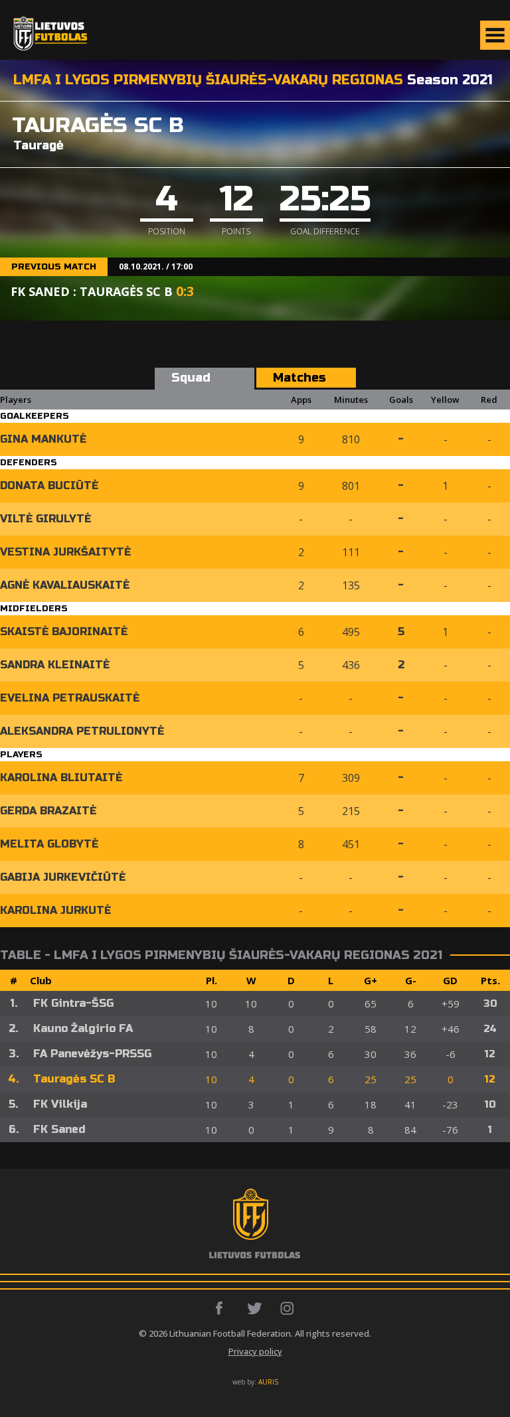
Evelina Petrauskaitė (69, 698)
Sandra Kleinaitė (55, 664)
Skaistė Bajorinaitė (64, 631)
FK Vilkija (60, 1104)
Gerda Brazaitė (48, 810)
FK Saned (59, 1129)
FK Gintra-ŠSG (73, 1003)
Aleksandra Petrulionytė (82, 731)
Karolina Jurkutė (55, 910)
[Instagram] (288, 1308)
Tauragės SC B (74, 1079)
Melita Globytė (49, 844)
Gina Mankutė (43, 439)
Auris (268, 1381)
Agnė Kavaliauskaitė (64, 585)
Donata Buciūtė (49, 485)
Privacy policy (255, 1351)
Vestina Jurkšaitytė (65, 552)
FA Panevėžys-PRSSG (92, 1053)
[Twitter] (255, 1308)
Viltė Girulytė (45, 518)
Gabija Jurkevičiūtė (63, 877)
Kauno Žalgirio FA (83, 1028)
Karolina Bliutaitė (61, 777)
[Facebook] (222, 1308)
